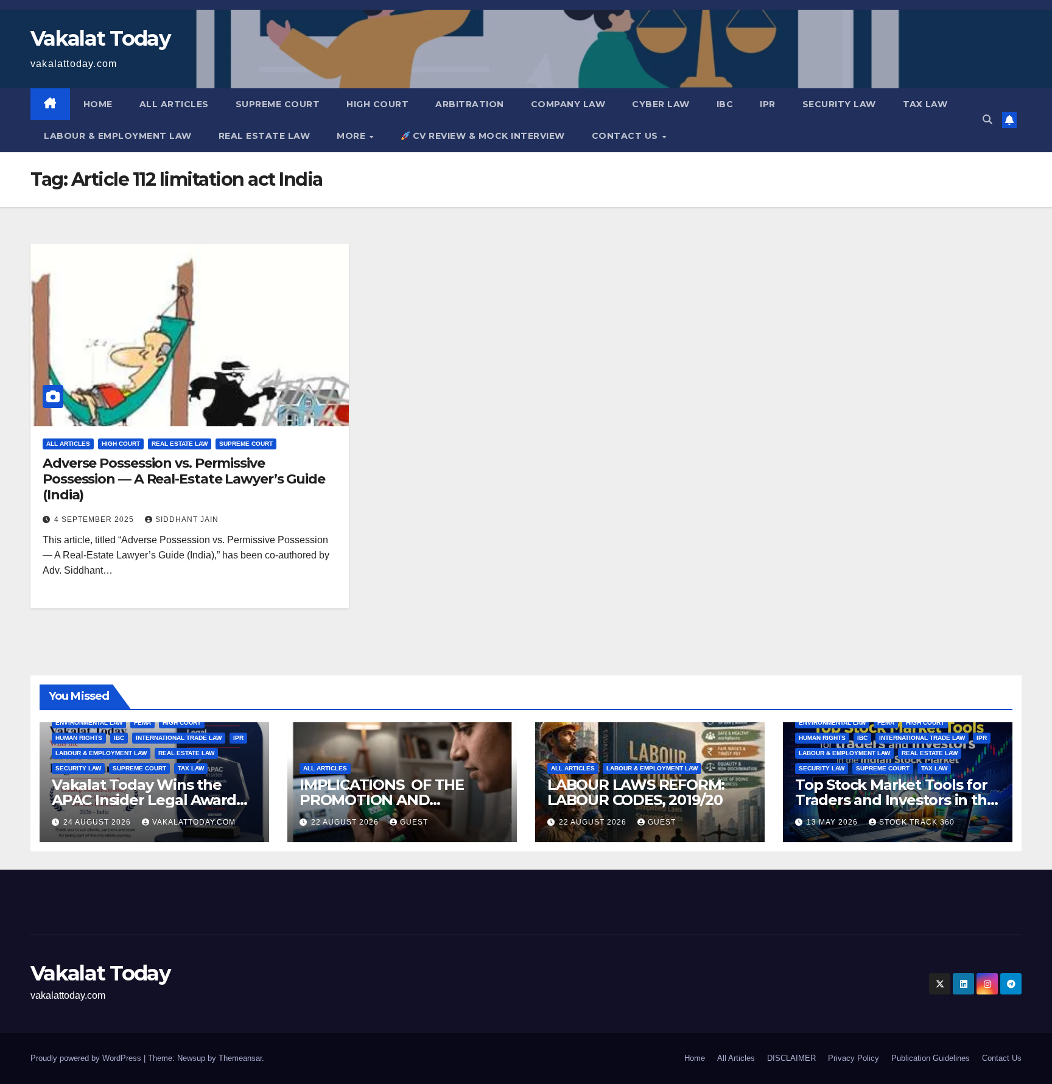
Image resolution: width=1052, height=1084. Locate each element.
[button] (987, 119)
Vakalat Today (100, 38)
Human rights (78, 737)
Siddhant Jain (187, 519)
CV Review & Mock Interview (487, 135)
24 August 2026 (98, 822)
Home (98, 104)
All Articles (174, 104)
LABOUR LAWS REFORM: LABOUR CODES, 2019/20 (635, 792)
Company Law (568, 104)
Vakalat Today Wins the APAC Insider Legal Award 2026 (144, 800)
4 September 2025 (95, 519)
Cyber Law (661, 104)
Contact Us (626, 135)
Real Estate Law (264, 135)
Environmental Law (88, 722)
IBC (725, 104)
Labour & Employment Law (118, 135)
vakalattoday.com (194, 822)
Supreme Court (278, 104)
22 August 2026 (346, 822)
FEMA (142, 722)
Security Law (839, 104)
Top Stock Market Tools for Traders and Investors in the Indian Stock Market (895, 800)
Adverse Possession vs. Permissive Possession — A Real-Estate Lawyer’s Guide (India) (184, 479)
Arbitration (469, 104)
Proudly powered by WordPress (87, 1058)
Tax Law (925, 104)
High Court (377, 104)
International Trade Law (179, 737)
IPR (768, 104)
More (352, 135)
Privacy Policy (853, 1058)
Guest (414, 822)
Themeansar (240, 1058)
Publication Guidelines (930, 1058)
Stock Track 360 (917, 822)
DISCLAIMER (791, 1058)
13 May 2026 (833, 822)
